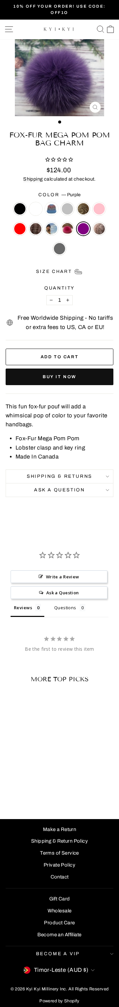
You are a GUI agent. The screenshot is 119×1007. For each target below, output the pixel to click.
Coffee (35, 228)
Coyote (83, 208)
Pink (99, 208)
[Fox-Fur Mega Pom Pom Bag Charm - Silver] (33, 782)
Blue (51, 208)
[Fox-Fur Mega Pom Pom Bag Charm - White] (18, 782)
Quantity (59, 288)
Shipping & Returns (59, 476)
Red (19, 228)
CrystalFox (99, 228)
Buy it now (59, 377)
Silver (67, 208)
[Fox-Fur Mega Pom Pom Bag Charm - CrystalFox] (25, 795)
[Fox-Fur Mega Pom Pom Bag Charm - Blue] (25, 782)
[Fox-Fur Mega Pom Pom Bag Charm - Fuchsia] (41, 789)
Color (59, 194)
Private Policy (59, 865)
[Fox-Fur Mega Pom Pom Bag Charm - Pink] (10, 789)
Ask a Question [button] (62, 593)
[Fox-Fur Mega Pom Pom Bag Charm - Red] (18, 789)
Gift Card (59, 898)
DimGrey (59, 248)
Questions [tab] (65, 608)
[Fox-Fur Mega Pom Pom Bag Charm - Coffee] (25, 789)
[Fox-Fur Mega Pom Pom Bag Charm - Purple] (18, 795)
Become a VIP (58, 953)
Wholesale (60, 910)
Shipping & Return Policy (59, 841)
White (35, 208)
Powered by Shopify (59, 1001)
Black (19, 208)
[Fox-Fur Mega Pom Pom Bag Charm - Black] (10, 782)
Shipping (33, 179)
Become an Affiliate (59, 934)
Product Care (59, 922)
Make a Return (59, 829)
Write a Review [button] (62, 577)
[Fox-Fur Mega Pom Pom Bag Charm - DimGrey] (33, 795)
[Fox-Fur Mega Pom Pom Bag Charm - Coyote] (41, 782)
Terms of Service (59, 853)
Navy (51, 228)
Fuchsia (67, 228)
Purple (83, 228)
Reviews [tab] (23, 608)
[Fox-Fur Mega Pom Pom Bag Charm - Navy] (33, 789)
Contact (60, 877)
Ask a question (59, 489)
